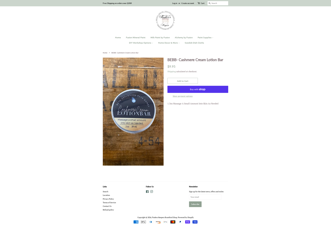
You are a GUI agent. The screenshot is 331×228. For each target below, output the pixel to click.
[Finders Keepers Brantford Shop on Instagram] (151, 192)
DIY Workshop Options (140, 42)
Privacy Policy (108, 199)
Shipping (171, 71)
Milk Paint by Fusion (160, 37)
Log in (174, 3)
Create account (187, 3)
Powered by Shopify (186, 217)
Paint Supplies (205, 37)
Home (118, 37)
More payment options (183, 96)
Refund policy (108, 209)
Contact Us (107, 206)
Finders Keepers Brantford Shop (164, 217)
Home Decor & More (168, 42)
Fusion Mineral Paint (135, 37)
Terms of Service (109, 202)
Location (106, 195)
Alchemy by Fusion (184, 37)
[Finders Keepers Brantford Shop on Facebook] (147, 192)
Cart (203, 3)
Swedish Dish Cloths (194, 42)
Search (105, 191)
